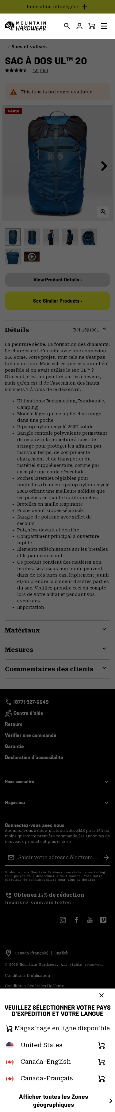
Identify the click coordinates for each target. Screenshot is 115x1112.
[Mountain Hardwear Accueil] (26, 26)
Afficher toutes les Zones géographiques (53, 1101)
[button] (104, 26)
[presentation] (67, 26)
